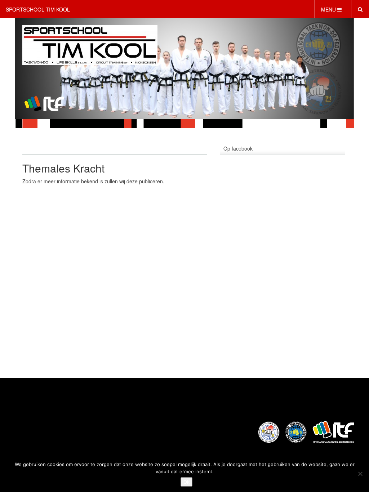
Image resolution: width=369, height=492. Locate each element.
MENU (329, 9)
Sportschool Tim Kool (38, 9)
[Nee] (360, 473)
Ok (186, 482)
